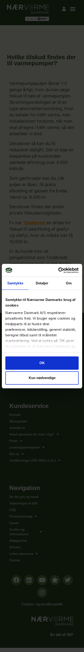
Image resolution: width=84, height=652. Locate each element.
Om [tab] (69, 283)
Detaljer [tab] (42, 283)
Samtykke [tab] (15, 283)
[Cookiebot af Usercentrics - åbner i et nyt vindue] (59, 270)
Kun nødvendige (42, 378)
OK (42, 363)
